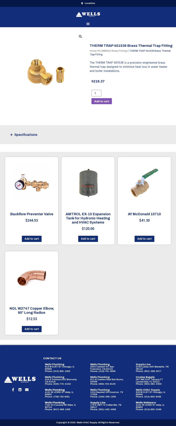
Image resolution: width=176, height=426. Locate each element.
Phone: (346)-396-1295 (103, 397)
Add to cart (101, 101)
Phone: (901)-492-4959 (103, 409)
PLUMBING (104, 51)
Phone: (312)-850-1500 (57, 371)
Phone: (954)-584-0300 (149, 384)
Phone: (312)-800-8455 (148, 397)
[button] (80, 36)
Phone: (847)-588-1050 (57, 409)
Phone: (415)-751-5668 (103, 371)
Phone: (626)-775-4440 (58, 384)
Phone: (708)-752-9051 (57, 397)
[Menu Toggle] (88, 23)
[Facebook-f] (13, 389)
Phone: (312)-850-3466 (148, 409)
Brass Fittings (120, 51)
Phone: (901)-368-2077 (148, 371)
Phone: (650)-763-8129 (103, 384)
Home (93, 51)
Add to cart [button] (32, 238)
